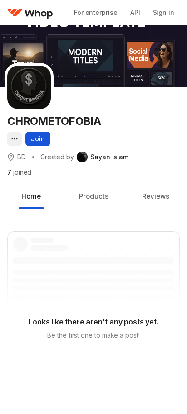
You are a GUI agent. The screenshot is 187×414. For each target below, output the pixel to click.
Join (38, 139)
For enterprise (96, 12)
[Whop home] (30, 13)
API (135, 12)
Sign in (163, 12)
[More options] (14, 139)
